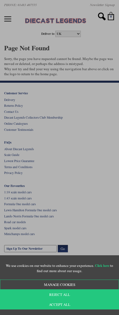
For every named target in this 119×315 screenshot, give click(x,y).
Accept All (59, 304)
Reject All (59, 294)
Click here (102, 265)
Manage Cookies (59, 284)
